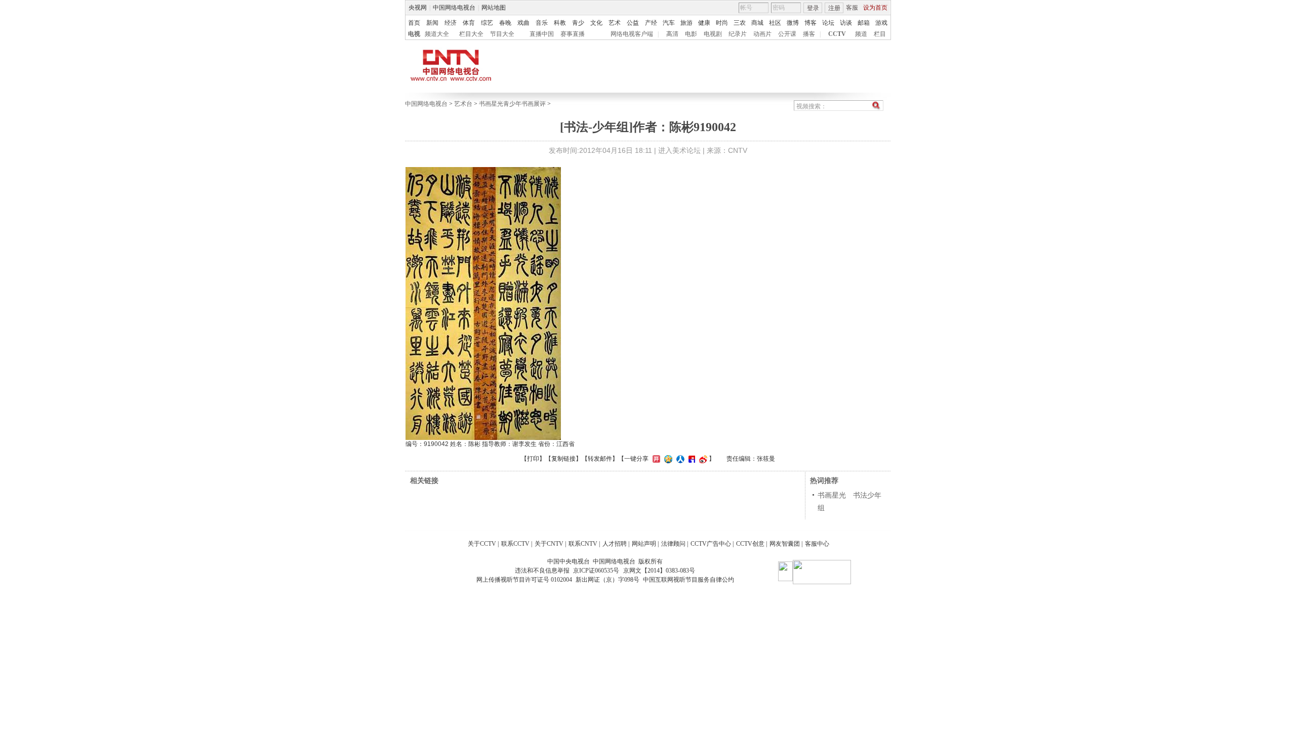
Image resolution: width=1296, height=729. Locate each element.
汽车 (669, 22)
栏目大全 (471, 33)
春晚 (505, 22)
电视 (414, 33)
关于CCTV (482, 543)
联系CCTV (515, 543)
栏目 (880, 33)
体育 (469, 22)
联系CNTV (583, 543)
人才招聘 (614, 543)
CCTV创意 (750, 543)
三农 (740, 22)
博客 (810, 22)
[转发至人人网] (679, 458)
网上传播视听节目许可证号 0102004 (524, 579)
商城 (757, 22)
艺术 (615, 22)
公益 (633, 22)
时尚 (722, 22)
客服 (852, 7)
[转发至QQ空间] (667, 458)
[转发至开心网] (655, 458)
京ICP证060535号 (596, 570)
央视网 (418, 7)
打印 (533, 458)
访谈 (846, 22)
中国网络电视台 (454, 7)
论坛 (828, 22)
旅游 (686, 22)
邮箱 (864, 22)
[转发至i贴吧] (690, 458)
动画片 (762, 33)
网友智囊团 (785, 543)
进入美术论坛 (679, 150)
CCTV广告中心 (711, 543)
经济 (450, 22)
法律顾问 (673, 543)
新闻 (432, 22)
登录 (813, 8)
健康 (704, 22)
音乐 (542, 22)
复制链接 (563, 458)
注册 (834, 8)
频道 (861, 33)
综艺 (487, 22)
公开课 (787, 33)
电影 (691, 33)
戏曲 (523, 22)
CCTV (837, 33)
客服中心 (817, 543)
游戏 (881, 22)
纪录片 (737, 33)
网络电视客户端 (632, 33)
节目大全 (502, 33)
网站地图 (493, 7)
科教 (560, 22)
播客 (809, 33)
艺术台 (463, 103)
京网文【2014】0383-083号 (659, 570)
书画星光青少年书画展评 (512, 103)
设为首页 (875, 7)
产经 (651, 22)
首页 (414, 22)
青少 (578, 22)
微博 (793, 22)
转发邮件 (600, 458)
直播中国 (542, 33)
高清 (672, 33)
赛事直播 (572, 33)
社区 (775, 22)
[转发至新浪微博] (702, 458)
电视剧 (713, 33)
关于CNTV (549, 543)
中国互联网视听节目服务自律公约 (688, 579)
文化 (596, 22)
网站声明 (644, 543)
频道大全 (437, 33)
